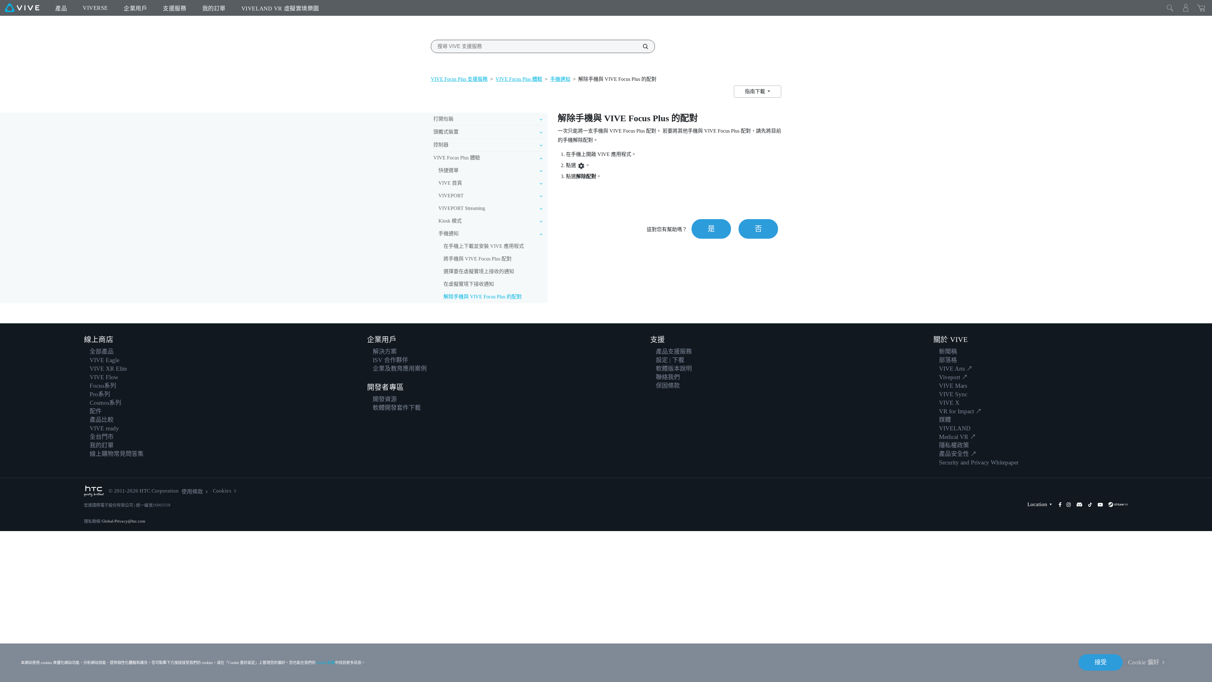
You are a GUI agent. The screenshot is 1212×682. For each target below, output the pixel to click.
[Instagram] (1068, 504)
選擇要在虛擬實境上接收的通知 (478, 271)
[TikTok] (1090, 504)
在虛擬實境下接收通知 (468, 284)
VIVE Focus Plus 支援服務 (459, 79)
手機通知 (560, 79)
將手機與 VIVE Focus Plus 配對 (477, 258)
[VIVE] (22, 8)
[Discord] (1079, 504)
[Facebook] (1060, 504)
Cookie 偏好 (1143, 662)
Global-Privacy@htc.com (123, 521)
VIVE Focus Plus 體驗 (519, 79)
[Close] (1170, 8)
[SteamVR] (1118, 504)
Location (1037, 504)
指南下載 (755, 91)
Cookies (222, 491)
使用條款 (192, 492)
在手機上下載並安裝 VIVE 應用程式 (483, 246)
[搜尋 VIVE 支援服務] (642, 46)
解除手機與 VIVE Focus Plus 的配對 (482, 296)
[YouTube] (1100, 504)
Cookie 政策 (325, 663)
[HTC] (94, 491)
